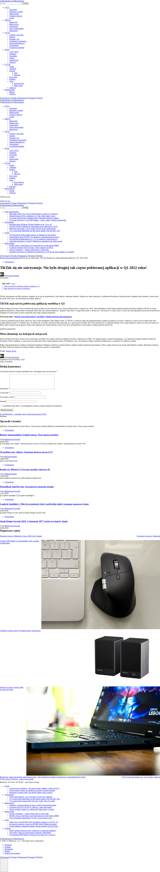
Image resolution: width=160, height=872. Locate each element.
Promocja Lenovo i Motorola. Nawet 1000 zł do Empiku (21, 536)
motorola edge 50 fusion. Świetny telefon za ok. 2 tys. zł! (30, 224)
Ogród (11, 58)
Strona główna (5, 258)
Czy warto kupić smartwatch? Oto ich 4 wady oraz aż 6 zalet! (32, 801)
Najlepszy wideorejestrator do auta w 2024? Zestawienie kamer (32, 805)
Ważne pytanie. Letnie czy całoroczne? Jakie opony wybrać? (31, 809)
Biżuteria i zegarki (16, 12)
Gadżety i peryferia (16, 35)
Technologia (9, 795)
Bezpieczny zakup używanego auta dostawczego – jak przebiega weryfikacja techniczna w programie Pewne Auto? (43, 777)
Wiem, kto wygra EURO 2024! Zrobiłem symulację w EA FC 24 (33, 822)
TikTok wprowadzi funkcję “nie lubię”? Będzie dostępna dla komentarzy (43, 317)
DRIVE (8, 20)
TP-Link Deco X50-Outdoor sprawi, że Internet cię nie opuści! (32, 235)
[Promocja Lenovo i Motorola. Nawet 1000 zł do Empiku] (148, 536)
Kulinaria (12, 54)
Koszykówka (19, 83)
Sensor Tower (11, 351)
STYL (7, 7)
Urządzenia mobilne (16, 48)
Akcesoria (13, 10)
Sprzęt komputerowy (17, 43)
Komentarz (5, 389)
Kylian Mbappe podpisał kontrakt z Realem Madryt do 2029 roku (33, 826)
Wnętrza (12, 62)
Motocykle (13, 22)
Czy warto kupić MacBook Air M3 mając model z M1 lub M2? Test (34, 231)
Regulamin (9, 849)
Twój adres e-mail (7, 397)
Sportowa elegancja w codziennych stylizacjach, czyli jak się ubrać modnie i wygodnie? (41, 252)
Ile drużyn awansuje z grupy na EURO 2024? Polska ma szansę (33, 824)
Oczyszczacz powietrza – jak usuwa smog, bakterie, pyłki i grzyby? (34, 788)
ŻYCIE (7, 64)
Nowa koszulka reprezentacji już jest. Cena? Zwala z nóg (30, 818)
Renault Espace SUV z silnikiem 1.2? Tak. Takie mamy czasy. (32, 216)
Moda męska (14, 14)
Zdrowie (12, 88)
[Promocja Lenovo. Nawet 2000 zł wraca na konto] (93, 731)
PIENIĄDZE (10, 90)
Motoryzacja (14, 24)
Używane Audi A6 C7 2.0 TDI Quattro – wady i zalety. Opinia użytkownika (37, 220)
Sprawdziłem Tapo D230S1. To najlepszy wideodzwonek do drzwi (34, 237)
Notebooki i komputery (18, 41)
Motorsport (13, 31)
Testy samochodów (16, 29)
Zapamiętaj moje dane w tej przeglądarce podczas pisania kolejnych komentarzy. (32, 406)
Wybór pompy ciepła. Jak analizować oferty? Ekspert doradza (32, 790)
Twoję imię (5, 393)
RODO (7, 851)
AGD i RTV (14, 52)
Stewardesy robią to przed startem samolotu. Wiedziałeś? (30, 833)
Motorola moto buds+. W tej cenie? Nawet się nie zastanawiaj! (32, 229)
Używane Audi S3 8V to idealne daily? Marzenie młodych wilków (34, 218)
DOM (7, 50)
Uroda (11, 18)
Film (15, 73)
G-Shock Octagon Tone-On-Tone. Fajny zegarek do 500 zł (31, 248)
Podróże (12, 79)
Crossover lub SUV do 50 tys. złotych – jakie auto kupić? (30, 807)
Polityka (12, 94)
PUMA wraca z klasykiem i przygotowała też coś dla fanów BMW (34, 245)
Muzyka (17, 75)
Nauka (11, 67)
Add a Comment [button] (6, 362)
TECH (7, 33)
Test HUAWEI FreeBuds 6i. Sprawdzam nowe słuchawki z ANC (33, 226)
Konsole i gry (14, 39)
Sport (11, 81)
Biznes (11, 92)
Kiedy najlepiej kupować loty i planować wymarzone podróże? (32, 831)
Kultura (12, 71)
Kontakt (8, 847)
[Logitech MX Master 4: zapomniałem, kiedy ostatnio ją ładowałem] (100, 585)
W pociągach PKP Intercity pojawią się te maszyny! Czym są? (32, 835)
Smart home (13, 60)
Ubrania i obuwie (15, 16)
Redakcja (8, 845)
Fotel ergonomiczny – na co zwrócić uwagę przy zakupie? (30, 797)
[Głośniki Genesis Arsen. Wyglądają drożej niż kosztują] (122, 658)
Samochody (13, 26)
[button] (4, 865)
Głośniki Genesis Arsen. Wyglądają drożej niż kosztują (20, 631)
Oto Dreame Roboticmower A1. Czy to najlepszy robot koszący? (33, 239)
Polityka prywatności (12, 853)
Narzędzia (13, 56)
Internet (12, 37)
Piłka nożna (18, 86)
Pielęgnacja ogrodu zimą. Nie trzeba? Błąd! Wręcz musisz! (31, 793)
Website (3, 401)
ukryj (13, 283)
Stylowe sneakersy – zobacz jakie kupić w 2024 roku (29, 250)
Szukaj (25, 3)
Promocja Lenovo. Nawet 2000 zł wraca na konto (11, 688)
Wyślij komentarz (7, 410)
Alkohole (12, 69)
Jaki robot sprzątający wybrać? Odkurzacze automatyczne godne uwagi (35, 241)
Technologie (14, 45)
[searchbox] (11, 3)
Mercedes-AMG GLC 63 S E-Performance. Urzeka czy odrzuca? (33, 214)
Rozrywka (13, 77)
